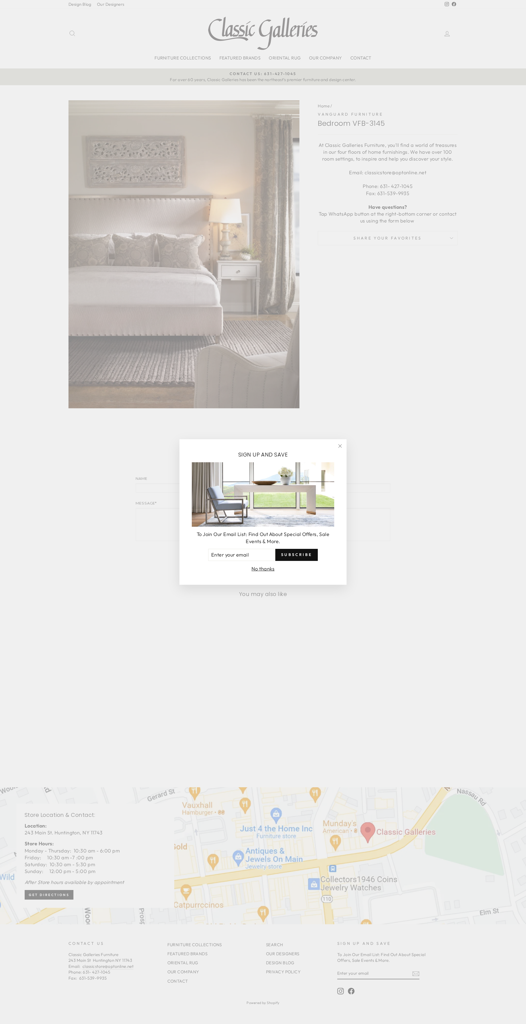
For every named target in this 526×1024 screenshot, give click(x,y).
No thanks (263, 569)
